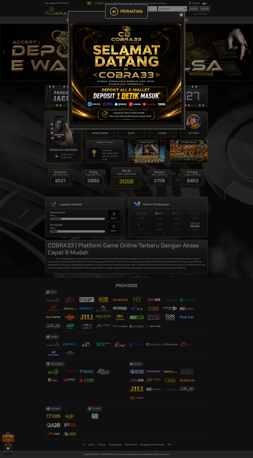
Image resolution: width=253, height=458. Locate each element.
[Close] (181, 14)
